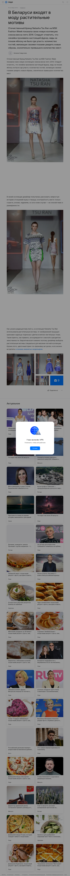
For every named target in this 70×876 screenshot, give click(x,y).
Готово (35, 448)
